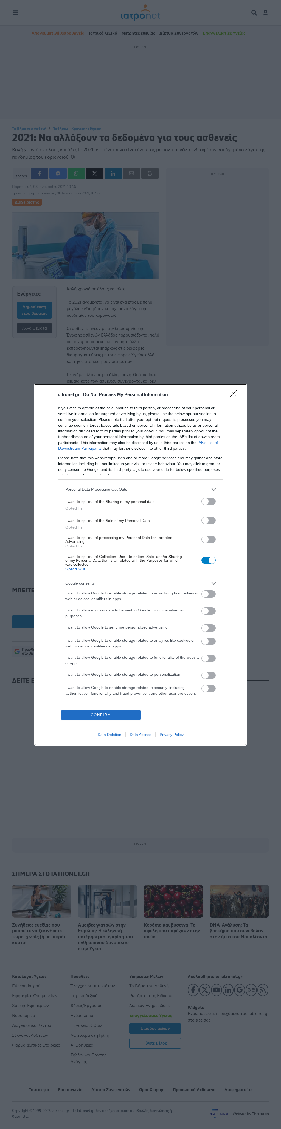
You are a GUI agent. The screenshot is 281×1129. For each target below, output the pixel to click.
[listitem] (140, 489)
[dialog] (140, 564)
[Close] (235, 395)
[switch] (208, 501)
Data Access (140, 734)
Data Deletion (109, 734)
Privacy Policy (172, 734)
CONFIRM (101, 715)
